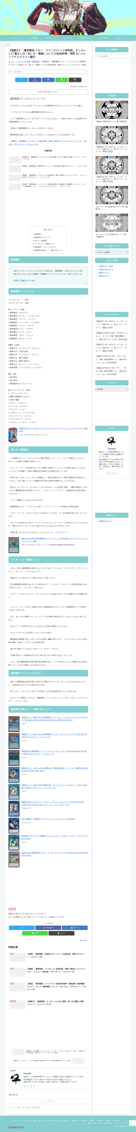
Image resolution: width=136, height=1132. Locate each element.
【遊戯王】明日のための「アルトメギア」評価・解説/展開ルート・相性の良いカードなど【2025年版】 (110, 359)
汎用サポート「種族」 (104, 1120)
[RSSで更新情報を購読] (34, 1086)
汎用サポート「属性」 (88, 1120)
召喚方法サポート (106, 269)
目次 (45, 230)
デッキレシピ (43, 1120)
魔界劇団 (35, 62)
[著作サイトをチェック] (24, 1086)
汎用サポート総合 (106, 266)
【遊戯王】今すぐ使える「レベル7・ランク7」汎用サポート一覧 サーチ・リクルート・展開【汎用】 (111, 324)
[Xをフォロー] (27, 1086)
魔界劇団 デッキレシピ (43, 237)
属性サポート (104, 273)
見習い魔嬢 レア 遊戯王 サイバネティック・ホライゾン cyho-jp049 (48, 819)
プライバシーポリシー (122, 1123)
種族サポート (104, 276)
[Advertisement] (48, 209)
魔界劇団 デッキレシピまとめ (45, 247)
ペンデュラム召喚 (23, 62)
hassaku (27, 1073)
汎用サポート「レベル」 (121, 1120)
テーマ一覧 (24, 1120)
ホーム (11, 62)
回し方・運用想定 (41, 240)
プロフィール (98, 1123)
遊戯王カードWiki (28, 281)
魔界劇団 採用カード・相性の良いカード (49, 250)
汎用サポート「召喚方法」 (71, 1120)
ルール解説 (88, 1123)
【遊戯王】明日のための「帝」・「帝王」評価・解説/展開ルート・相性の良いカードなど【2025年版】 (110, 371)
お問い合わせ (108, 1123)
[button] (86, 72)
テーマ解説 (33, 1120)
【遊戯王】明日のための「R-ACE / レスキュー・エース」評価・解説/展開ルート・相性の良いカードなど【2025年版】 (111, 336)
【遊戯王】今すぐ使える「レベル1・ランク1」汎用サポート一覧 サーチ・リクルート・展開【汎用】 (111, 348)
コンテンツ (15, 1120)
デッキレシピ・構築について (45, 244)
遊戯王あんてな (105, 521)
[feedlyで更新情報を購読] (31, 1086)
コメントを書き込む (48, 1101)
